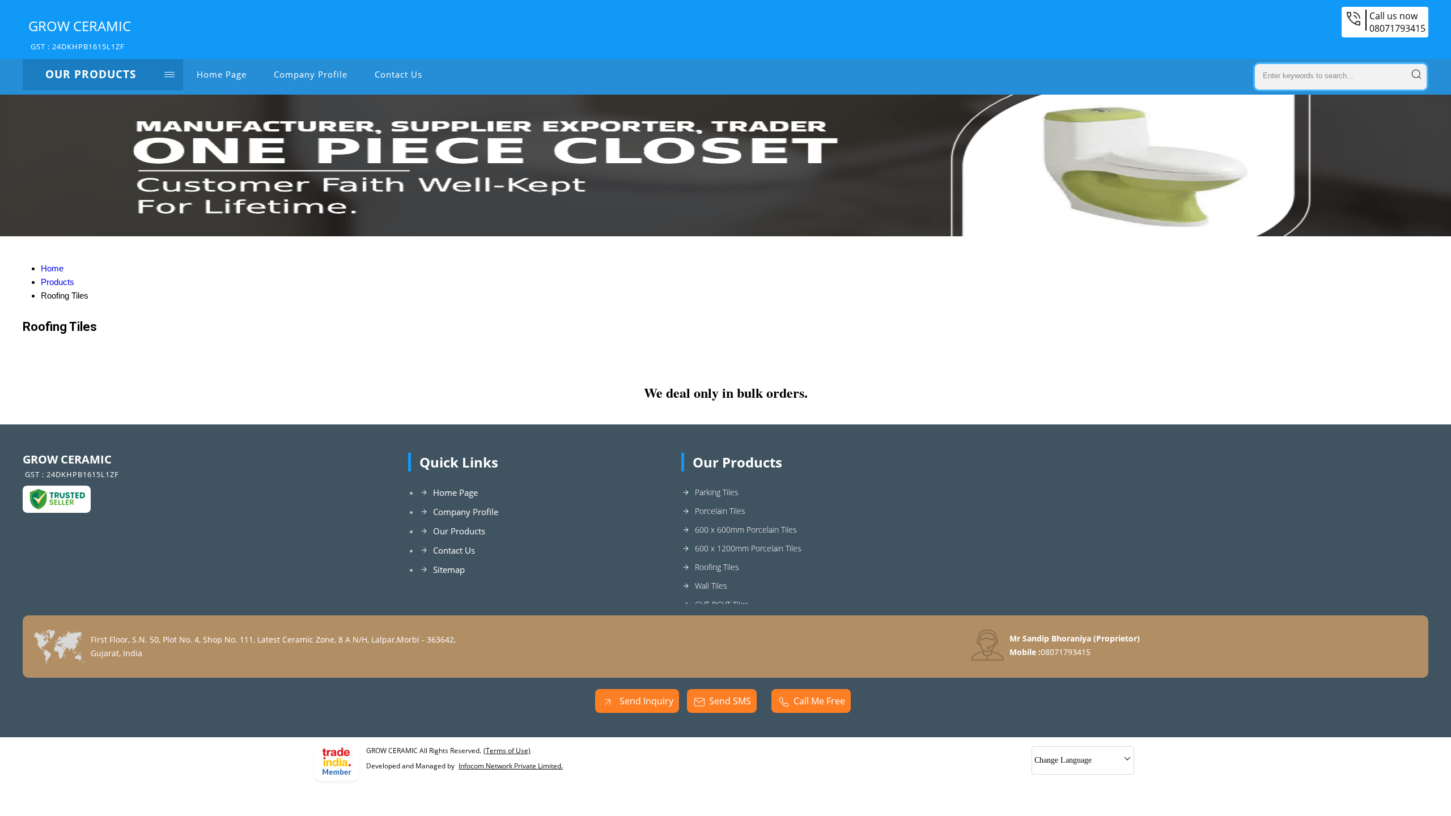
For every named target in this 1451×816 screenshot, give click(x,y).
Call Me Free (819, 701)
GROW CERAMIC (79, 34)
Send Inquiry (645, 701)
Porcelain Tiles (720, 510)
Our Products (90, 74)
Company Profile (310, 74)
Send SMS (730, 701)
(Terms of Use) (507, 750)
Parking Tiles (717, 492)
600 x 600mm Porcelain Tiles (746, 529)
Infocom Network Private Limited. (511, 766)
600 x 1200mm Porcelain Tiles (748, 548)
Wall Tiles (711, 585)
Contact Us (398, 74)
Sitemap (449, 569)
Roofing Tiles (717, 567)
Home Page (222, 74)
